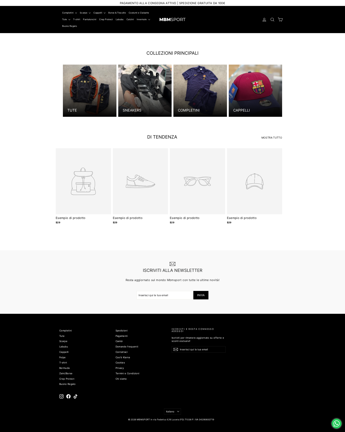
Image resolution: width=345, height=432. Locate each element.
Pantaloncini (89, 19)
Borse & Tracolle (117, 12)
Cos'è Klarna (123, 357)
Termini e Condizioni (127, 373)
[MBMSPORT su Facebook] (68, 396)
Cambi (119, 341)
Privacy (120, 368)
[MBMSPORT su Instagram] (61, 396)
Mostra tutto (271, 137)
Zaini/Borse (66, 373)
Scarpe (84, 12)
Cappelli (98, 12)
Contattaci (122, 351)
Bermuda (64, 368)
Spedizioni (122, 330)
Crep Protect (106, 19)
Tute (65, 19)
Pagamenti (122, 335)
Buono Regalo (69, 26)
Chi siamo (121, 378)
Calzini (130, 19)
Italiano (170, 411)
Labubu (120, 19)
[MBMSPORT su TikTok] (75, 396)
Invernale (142, 19)
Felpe (62, 357)
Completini (68, 12)
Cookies (120, 362)
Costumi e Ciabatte (139, 12)
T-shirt (76, 19)
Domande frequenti (127, 346)
